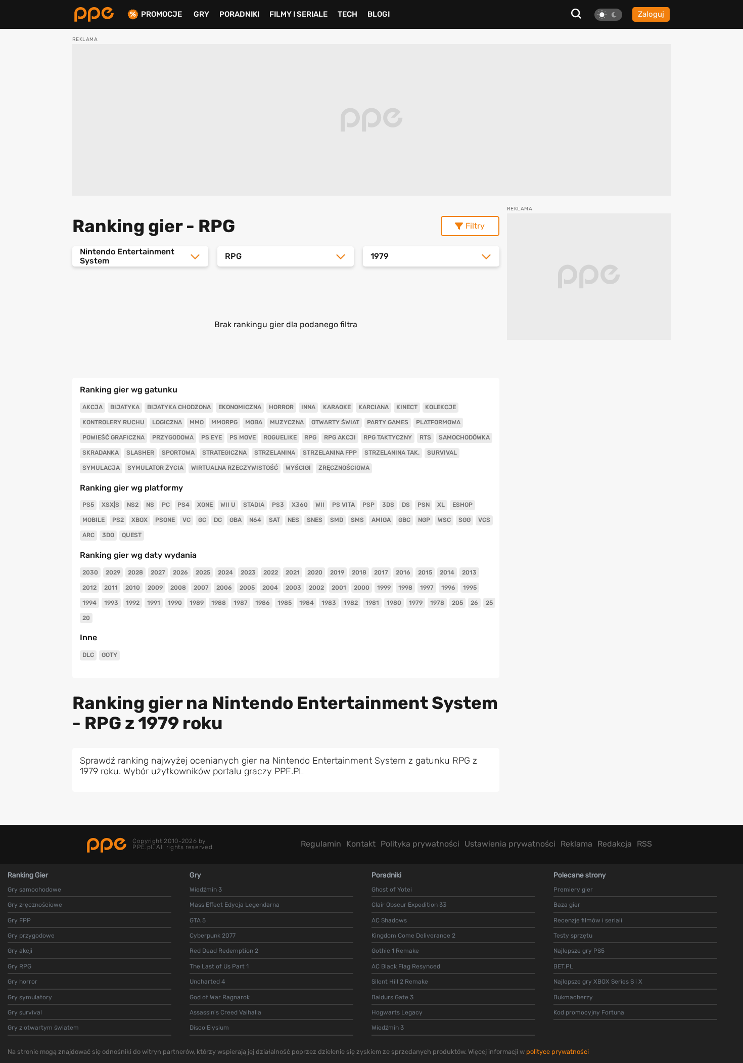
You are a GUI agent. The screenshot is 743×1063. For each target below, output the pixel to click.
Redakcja (614, 844)
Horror (281, 407)
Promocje (161, 14)
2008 (178, 587)
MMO (197, 422)
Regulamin (321, 844)
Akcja (92, 407)
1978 (437, 602)
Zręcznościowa (343, 467)
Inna (308, 407)
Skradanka (100, 452)
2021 (293, 572)
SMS (357, 519)
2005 (247, 587)
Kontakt (361, 844)
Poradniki (239, 14)
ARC (88, 535)
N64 (255, 519)
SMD (336, 519)
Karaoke (337, 407)
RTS (425, 437)
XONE (205, 504)
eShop (462, 504)
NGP (424, 519)
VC (186, 519)
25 (489, 602)
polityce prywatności (557, 1051)
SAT (274, 519)
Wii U (228, 504)
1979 (416, 602)
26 (474, 602)
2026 (180, 572)
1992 (133, 602)
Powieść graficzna (113, 437)
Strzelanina (274, 452)
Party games (387, 422)
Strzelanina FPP (330, 452)
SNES (314, 519)
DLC (88, 654)
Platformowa (438, 422)
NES (293, 519)
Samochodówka (464, 437)
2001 (339, 587)
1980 (394, 602)
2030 (90, 572)
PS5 (88, 504)
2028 (135, 572)
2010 (132, 587)
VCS (484, 519)
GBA (235, 519)
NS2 (132, 504)
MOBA (253, 422)
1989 (197, 602)
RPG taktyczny (387, 437)
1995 (470, 587)
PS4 (183, 504)
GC (202, 519)
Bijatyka (125, 407)
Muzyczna (287, 422)
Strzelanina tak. (392, 452)
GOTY (109, 654)
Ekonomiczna (239, 407)
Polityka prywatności (420, 844)
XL (441, 504)
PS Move (242, 437)
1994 (89, 602)
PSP (368, 504)
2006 (224, 587)
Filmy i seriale (298, 14)
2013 (469, 572)
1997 (427, 587)
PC (166, 504)
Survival (442, 452)
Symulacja (101, 467)
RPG (310, 437)
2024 (225, 572)
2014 (447, 572)
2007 (201, 587)
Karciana (373, 407)
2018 (359, 572)
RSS (644, 844)
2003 (293, 587)
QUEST (132, 535)
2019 (337, 572)
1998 (405, 587)
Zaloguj (651, 14)
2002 (316, 587)
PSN (423, 504)
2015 (425, 572)
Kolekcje (440, 407)
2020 (314, 572)
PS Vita (343, 504)
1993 (111, 602)
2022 (270, 572)
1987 (241, 602)
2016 (403, 572)
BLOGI (378, 14)
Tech (347, 14)
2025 (203, 572)
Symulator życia (155, 467)
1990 (175, 602)
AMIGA (381, 519)
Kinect (406, 407)
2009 (155, 587)
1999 (384, 587)
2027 (158, 572)
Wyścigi (298, 467)
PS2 (118, 519)
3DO (108, 535)
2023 (248, 572)
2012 (89, 587)
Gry (201, 14)
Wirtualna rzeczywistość (234, 467)
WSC (444, 519)
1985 (284, 602)
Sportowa (178, 452)
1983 (328, 602)
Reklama (576, 844)
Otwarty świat (335, 422)
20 (86, 618)
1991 (153, 602)
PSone (165, 519)
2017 (381, 572)
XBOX (139, 519)
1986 (262, 602)
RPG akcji (340, 437)
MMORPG (224, 422)
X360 (300, 504)
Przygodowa (173, 437)
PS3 (278, 504)
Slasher (140, 452)
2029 (113, 572)
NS (150, 504)
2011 (111, 587)
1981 (372, 602)
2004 (270, 587)
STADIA (253, 504)
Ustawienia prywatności (510, 844)
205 (457, 602)
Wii (319, 504)
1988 (218, 602)
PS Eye (211, 437)
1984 (306, 602)
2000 (361, 587)
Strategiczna (224, 452)
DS (406, 504)
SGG (464, 519)
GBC (404, 519)
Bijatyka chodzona (179, 407)
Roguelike (280, 437)
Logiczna (167, 422)
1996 (448, 587)
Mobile (93, 519)
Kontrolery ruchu (113, 422)
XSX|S (110, 504)
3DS (388, 504)
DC (218, 519)
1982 (351, 602)
